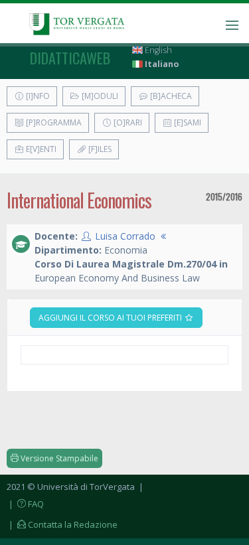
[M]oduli (99, 96)
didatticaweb (70, 57)
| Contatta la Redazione (62, 524)
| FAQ (25, 504)
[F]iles (99, 149)
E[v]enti (40, 149)
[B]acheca (170, 96)
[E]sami (186, 122)
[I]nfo (37, 96)
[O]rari (127, 122)
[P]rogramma (53, 122)
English (157, 50)
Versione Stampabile (58, 458)
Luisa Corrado (125, 236)
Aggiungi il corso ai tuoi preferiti (111, 317)
